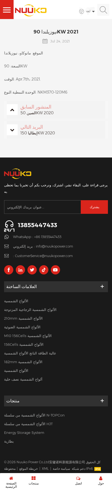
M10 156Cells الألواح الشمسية (28, 335)
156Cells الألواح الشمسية (23, 344)
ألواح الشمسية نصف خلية (23, 379)
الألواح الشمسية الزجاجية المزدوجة (30, 309)
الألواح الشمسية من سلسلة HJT (28, 424)
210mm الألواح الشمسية (23, 318)
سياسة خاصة (61, 469)
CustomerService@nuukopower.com (44, 256)
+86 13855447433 (47, 237)
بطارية (9, 441)
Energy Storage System (24, 432)
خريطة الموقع (28, 469)
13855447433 (37, 225)
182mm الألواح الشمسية (23, 362)
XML (45, 469)
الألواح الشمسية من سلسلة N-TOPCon (34, 415)
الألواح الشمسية (16, 301)
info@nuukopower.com (54, 246)
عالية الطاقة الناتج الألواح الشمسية (30, 353)
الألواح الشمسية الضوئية (22, 327)
